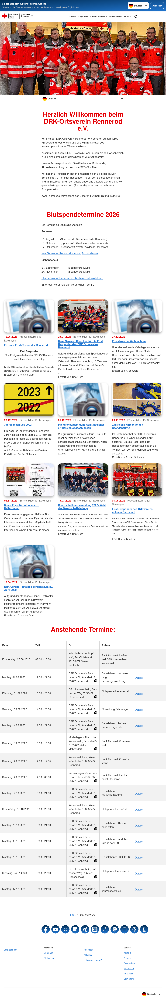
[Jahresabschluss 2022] (29, 399)
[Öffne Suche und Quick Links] (136, 17)
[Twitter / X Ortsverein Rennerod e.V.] (65, 929)
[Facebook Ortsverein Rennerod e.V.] (46, 929)
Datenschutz (129, 963)
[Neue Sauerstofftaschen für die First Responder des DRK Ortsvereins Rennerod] (83, 316)
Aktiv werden (115, 16)
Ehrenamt (48, 952)
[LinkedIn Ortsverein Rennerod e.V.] (75, 929)
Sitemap (127, 958)
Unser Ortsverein (98, 16)
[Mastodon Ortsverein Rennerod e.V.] (114, 929)
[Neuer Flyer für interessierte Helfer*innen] (29, 479)
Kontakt (127, 16)
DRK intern (129, 978)
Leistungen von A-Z (93, 960)
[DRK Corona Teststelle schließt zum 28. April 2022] (29, 561)
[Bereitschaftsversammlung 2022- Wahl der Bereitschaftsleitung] (83, 479)
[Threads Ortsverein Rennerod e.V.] (134, 929)
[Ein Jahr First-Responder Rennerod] (29, 316)
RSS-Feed (128, 973)
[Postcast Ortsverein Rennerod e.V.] (144, 929)
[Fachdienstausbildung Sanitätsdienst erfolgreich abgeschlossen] (83, 399)
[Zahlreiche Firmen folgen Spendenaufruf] (137, 399)
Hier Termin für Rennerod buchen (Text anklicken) (70, 253)
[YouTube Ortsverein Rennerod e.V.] (55, 929)
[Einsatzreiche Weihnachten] (137, 316)
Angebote (83, 16)
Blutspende (49, 958)
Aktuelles (88, 954)
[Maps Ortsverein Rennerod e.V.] (105, 929)
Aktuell (72, 16)
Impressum (129, 968)
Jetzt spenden (10, 949)
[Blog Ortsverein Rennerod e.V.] (95, 929)
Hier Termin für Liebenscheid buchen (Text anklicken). (72, 278)
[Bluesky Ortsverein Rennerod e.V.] (124, 929)
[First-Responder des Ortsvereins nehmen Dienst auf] (137, 479)
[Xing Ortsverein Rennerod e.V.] (85, 929)
